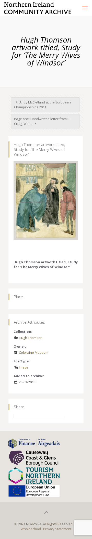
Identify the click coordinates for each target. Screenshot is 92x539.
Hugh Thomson (30, 337)
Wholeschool (31, 529)
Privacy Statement (57, 529)
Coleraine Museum (33, 352)
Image (23, 367)
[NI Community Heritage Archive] (38, 7)
